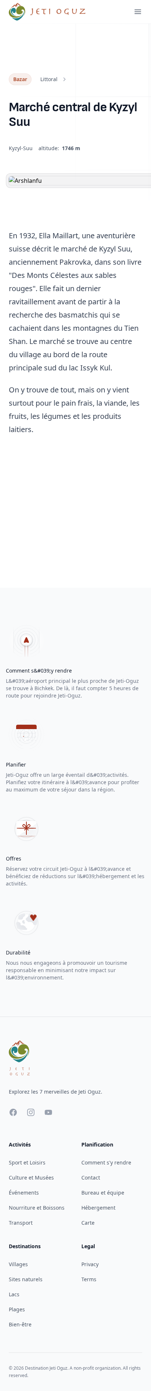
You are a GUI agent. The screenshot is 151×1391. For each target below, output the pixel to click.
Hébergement (98, 1207)
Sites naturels (26, 1279)
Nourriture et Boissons (37, 1207)
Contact (90, 1177)
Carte (88, 1222)
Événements (24, 1192)
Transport (21, 1222)
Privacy (90, 1264)
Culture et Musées (31, 1177)
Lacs (14, 1294)
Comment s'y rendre (106, 1162)
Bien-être (20, 1324)
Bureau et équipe (102, 1192)
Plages (17, 1309)
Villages (18, 1264)
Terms (88, 1279)
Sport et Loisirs (27, 1162)
